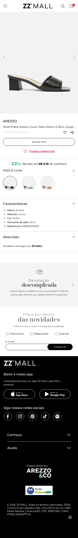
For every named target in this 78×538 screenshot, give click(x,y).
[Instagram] (20, 416)
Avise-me (39, 142)
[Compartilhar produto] (72, 132)
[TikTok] (45, 416)
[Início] (37, 6)
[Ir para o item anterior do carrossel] (4, 57)
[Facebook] (8, 416)
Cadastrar (60, 346)
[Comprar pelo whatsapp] (70, 517)
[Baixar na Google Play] (55, 394)
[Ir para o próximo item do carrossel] (74, 57)
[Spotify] (57, 416)
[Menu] (5, 6)
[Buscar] (62, 6)
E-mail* (10, 341)
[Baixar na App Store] (19, 394)
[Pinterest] (32, 416)
